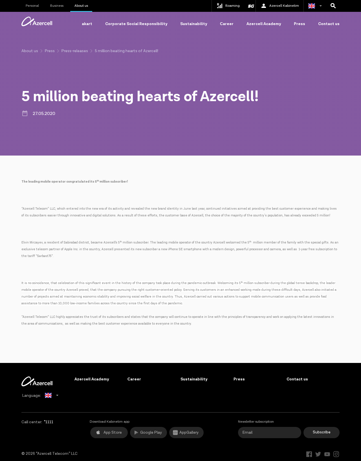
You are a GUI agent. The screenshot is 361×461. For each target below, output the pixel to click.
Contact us (329, 23)
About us (81, 6)
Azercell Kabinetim (284, 6)
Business (56, 6)
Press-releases (74, 51)
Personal (32, 6)
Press (299, 23)
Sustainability (193, 23)
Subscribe (322, 432)
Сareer (227, 23)
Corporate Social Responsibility (136, 23)
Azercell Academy (263, 23)
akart (87, 23)
